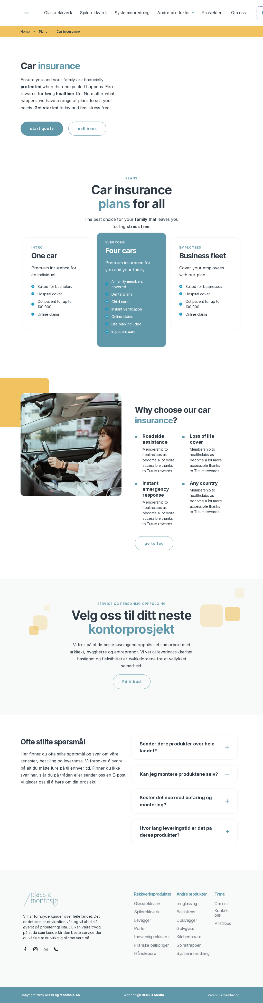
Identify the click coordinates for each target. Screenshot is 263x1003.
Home (25, 31)
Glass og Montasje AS (62, 995)
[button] (175, 12)
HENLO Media (153, 995)
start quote (42, 128)
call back (87, 128)
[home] (26, 12)
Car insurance (68, 31)
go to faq (154, 543)
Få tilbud (131, 681)
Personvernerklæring (223, 995)
